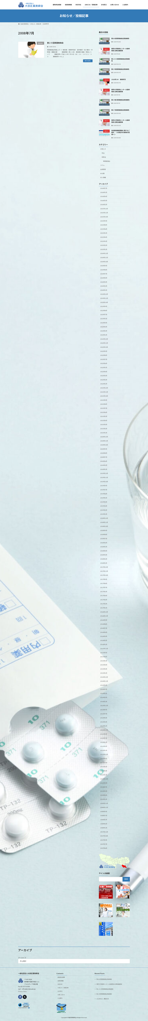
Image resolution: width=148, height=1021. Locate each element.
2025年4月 (103, 237)
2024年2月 (103, 286)
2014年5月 (103, 693)
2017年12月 (104, 567)
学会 (103, 153)
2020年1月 (103, 469)
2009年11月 (104, 803)
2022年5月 (103, 367)
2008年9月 (103, 811)
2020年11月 (104, 441)
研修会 (104, 157)
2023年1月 (103, 335)
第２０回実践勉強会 (55, 43)
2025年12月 (104, 208)
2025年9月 (103, 221)
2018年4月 (103, 551)
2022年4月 (103, 371)
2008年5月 (103, 820)
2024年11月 (104, 257)
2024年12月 (104, 253)
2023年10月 (104, 302)
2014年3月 (103, 697)
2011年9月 (103, 758)
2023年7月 (103, 314)
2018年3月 (103, 555)
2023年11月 (104, 298)
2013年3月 (103, 722)
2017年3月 (103, 599)
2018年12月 (104, 518)
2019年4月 (103, 502)
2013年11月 (104, 705)
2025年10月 (104, 217)
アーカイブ (22, 958)
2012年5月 (103, 742)
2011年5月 (103, 767)
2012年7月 (103, 738)
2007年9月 (103, 840)
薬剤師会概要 (61, 977)
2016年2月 (103, 640)
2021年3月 (103, 424)
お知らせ (103, 149)
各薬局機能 (61, 980)
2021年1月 (103, 432)
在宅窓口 (60, 991)
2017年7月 (103, 587)
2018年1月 (103, 563)
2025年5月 (103, 233)
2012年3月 (103, 746)
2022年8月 (103, 355)
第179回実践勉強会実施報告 (120, 69)
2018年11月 (104, 522)
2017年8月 (103, 583)
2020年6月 (103, 461)
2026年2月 (103, 204)
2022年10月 (104, 347)
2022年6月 (103, 363)
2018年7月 (103, 538)
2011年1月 (103, 775)
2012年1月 (103, 750)
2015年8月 (103, 657)
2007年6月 (103, 848)
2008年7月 (103, 815)
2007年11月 (104, 832)
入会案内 (60, 998)
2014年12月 (104, 677)
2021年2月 (103, 428)
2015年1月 (103, 673)
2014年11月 (104, 681)
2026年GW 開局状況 (118, 79)
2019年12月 (104, 473)
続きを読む (88, 61)
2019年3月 (103, 506)
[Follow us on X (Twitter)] (25, 997)
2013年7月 (103, 714)
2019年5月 (103, 498)
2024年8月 (103, 270)
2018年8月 (103, 534)
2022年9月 (103, 351)
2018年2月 (103, 559)
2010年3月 (103, 795)
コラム (102, 165)
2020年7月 (103, 457)
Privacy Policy (22, 991)
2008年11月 (104, 807)
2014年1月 (103, 701)
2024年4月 (103, 278)
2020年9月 (103, 449)
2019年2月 (103, 510)
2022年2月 (103, 380)
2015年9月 (103, 652)
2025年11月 (104, 213)
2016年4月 (103, 632)
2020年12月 (104, 437)
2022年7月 (103, 359)
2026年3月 (103, 200)
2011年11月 (104, 754)
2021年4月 (103, 420)
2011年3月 (103, 771)
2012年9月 (103, 734)
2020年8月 (103, 453)
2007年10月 (104, 836)
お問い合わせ (61, 994)
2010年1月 (103, 799)
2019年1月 (103, 514)
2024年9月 (103, 266)
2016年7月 (103, 628)
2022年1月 (103, 384)
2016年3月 (103, 636)
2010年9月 (103, 783)
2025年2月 (103, 245)
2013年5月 (103, 718)
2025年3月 (103, 241)
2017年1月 (103, 608)
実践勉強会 (106, 161)
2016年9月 (103, 620)
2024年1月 (103, 290)
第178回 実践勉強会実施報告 (120, 100)
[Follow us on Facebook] (20, 997)
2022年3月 (103, 375)
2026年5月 (103, 192)
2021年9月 (103, 400)
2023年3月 (103, 327)
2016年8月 (103, 624)
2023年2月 (103, 331)
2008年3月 (103, 824)
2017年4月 (103, 595)
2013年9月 (103, 710)
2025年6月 (103, 229)
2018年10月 (104, 526)
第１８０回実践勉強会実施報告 (104, 989)
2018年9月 (103, 530)
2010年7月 (103, 787)
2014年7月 (103, 689)
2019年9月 (103, 485)
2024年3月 (103, 282)
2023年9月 (103, 306)
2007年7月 (103, 844)
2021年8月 (103, 404)
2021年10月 (104, 396)
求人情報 (103, 177)
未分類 (102, 173)
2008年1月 (103, 828)
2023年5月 (103, 318)
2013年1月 (103, 726)
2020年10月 (104, 445)
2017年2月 (103, 604)
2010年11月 (104, 779)
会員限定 (103, 169)
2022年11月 (104, 343)
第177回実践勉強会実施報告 (120, 110)
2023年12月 (104, 294)
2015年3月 (103, 669)
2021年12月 (104, 388)
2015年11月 (104, 648)
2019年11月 (104, 477)
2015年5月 (103, 661)
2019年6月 (103, 494)
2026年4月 (103, 196)
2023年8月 (103, 310)
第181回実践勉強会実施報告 (120, 38)
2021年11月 (104, 392)
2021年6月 (103, 412)
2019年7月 (103, 489)
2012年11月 (104, 730)
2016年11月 (104, 616)
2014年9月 (103, 685)
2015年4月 (103, 665)
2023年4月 (103, 323)
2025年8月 (103, 225)
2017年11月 (104, 571)
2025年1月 (103, 249)
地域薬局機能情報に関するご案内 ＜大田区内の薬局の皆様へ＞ (120, 132)
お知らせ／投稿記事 (63, 987)
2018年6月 (103, 542)
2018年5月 (103, 547)
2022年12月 (104, 339)
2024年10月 (104, 261)
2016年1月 (103, 644)
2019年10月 (104, 481)
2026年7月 (103, 188)
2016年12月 (104, 612)
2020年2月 (103, 465)
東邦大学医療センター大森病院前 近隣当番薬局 (109, 984)
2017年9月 (103, 579)
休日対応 (60, 984)
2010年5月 (103, 791)
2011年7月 (103, 762)
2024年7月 (103, 274)
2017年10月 (104, 575)
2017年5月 (103, 591)
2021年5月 (103, 416)
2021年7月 (103, 408)
